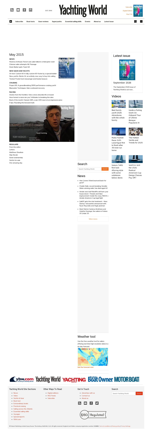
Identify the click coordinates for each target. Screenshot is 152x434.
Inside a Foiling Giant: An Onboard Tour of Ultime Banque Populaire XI (135, 116)
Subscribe (129, 7)
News (81, 176)
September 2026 (122, 82)
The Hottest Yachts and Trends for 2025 (136, 140)
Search (105, 169)
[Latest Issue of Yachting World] (138, 11)
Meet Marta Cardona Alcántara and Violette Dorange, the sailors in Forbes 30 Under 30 (93, 211)
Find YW (129, 14)
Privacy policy (116, 426)
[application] (41, 123)
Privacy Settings (125, 426)
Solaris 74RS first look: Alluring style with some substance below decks (117, 171)
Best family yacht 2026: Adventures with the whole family (118, 115)
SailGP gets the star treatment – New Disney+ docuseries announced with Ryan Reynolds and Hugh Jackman (93, 203)
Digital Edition (127, 11)
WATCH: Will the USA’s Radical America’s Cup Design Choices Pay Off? (135, 171)
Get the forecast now (85, 367)
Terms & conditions (105, 426)
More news (93, 219)
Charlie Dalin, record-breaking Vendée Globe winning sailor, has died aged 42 (93, 187)
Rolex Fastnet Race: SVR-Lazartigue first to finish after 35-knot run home (118, 143)
